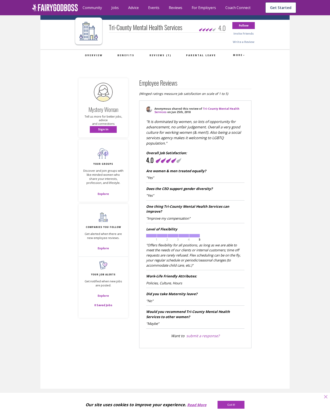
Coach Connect (238, 7)
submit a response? (203, 335)
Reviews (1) (160, 55)
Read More (196, 404)
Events (153, 7)
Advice (133, 7)
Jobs (115, 7)
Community (92, 7)
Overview (94, 55)
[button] (243, 25)
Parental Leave (201, 55)
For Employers (204, 7)
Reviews (175, 7)
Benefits (125, 55)
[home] (55, 7)
